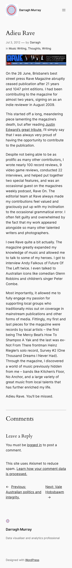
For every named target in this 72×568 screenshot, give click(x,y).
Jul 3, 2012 (13, 42)
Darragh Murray (30, 10)
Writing (46, 48)
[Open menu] (63, 10)
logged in (34, 445)
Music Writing (17, 48)
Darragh (35, 42)
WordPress (32, 560)
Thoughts (34, 48)
